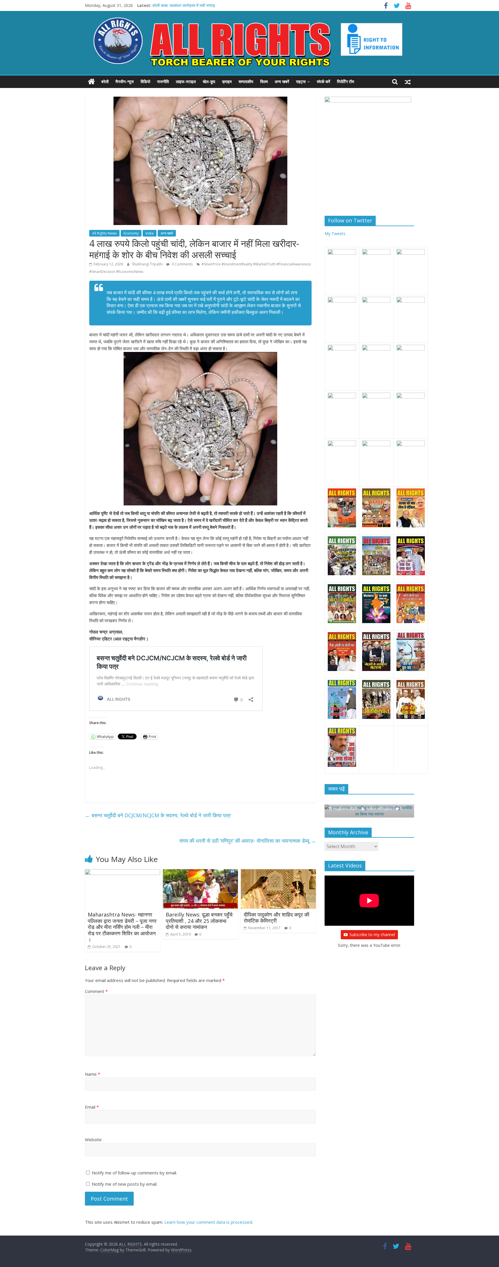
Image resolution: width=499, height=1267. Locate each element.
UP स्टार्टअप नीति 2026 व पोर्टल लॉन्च (181, 5)
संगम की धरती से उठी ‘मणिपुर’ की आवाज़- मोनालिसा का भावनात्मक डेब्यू (247, 840)
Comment (96, 991)
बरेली (105, 81)
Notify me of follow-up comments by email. (134, 1173)
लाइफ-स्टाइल (186, 81)
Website (93, 1139)
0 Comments (182, 264)
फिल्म (264, 81)
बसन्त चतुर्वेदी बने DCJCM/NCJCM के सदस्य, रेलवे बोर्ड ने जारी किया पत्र (158, 815)
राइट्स (301, 81)
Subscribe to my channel (372, 928)
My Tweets (335, 233)
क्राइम (227, 81)
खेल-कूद (209, 81)
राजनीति (163, 81)
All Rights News (104, 233)
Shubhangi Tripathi (147, 264)
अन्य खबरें (282, 81)
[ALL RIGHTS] (91, 82)
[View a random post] (407, 82)
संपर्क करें (323, 81)
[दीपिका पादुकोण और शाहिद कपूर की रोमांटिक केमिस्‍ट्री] (278, 872)
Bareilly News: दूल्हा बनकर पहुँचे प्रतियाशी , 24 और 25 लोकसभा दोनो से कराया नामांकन (199, 920)
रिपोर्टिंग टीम (345, 81)
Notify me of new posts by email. (124, 1184)
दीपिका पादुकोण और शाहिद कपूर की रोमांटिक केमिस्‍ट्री (276, 917)
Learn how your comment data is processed (208, 1222)
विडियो (145, 81)
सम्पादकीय (246, 81)
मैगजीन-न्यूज (125, 81)
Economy (131, 233)
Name (92, 1074)
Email (92, 1107)
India (150, 233)
